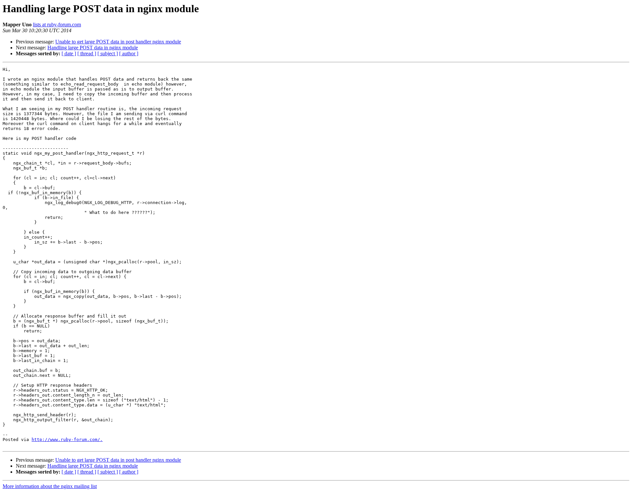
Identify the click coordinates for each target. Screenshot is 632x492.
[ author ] (128, 53)
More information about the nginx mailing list (50, 486)
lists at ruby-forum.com (57, 24)
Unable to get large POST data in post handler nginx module (118, 41)
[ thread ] (86, 53)
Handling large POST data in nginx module (92, 47)
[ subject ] (107, 53)
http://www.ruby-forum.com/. (67, 439)
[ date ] (69, 53)
